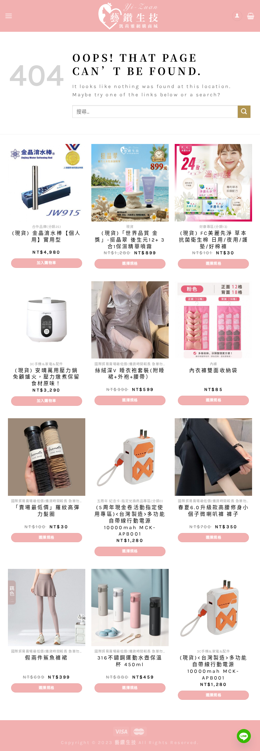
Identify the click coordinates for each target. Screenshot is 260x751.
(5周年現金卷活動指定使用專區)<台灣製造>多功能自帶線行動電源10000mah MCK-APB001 (130, 520)
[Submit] (244, 112)
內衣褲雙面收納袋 (213, 370)
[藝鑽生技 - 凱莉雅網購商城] (130, 16)
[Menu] (9, 16)
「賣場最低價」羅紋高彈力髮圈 (46, 510)
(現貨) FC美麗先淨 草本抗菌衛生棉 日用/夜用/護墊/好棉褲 (214, 239)
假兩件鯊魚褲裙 (46, 658)
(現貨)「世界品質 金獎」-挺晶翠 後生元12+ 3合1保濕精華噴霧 (130, 239)
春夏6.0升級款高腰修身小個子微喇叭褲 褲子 (213, 510)
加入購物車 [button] (46, 263)
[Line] (244, 736)
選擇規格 (130, 263)
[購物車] (251, 16)
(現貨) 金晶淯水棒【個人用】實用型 (46, 236)
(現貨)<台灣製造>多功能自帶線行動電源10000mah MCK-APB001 (214, 667)
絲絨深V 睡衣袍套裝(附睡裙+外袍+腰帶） (130, 373)
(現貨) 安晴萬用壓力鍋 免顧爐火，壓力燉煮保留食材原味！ (46, 377)
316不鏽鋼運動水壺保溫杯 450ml (129, 661)
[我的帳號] (237, 16)
